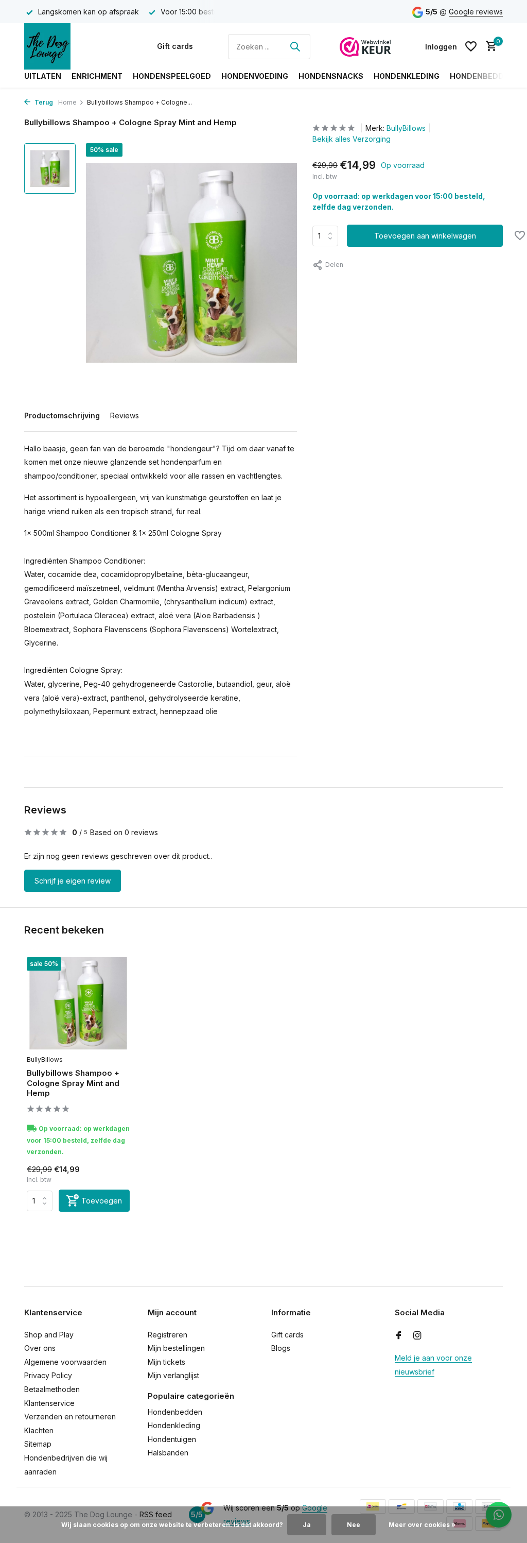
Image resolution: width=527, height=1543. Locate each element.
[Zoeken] (295, 46)
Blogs (280, 1348)
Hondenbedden (482, 76)
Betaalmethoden (52, 1389)
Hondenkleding (407, 76)
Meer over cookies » (422, 1525)
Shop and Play (49, 1334)
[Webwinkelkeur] (365, 46)
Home (67, 102)
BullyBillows (406, 128)
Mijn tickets (166, 1362)
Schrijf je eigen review (72, 880)
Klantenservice (49, 1403)
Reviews (124, 415)
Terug (43, 102)
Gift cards (175, 46)
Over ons (40, 1348)
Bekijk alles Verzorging (351, 138)
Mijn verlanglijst (173, 1375)
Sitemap (37, 1443)
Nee (353, 1525)
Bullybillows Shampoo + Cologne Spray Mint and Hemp (73, 1083)
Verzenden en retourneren (70, 1416)
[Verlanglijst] (471, 46)
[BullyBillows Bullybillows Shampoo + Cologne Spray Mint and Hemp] (78, 1003)
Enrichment (97, 76)
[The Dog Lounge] (75, 46)
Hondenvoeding (254, 76)
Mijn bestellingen (176, 1348)
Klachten (39, 1430)
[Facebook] (399, 1336)
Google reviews (476, 11)
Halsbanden (168, 1452)
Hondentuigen (172, 1439)
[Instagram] (417, 1336)
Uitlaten (42, 76)
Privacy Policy (48, 1375)
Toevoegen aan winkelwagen (425, 235)
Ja (307, 1525)
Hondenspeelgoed (172, 76)
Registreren (167, 1334)
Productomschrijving (62, 415)
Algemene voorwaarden (65, 1362)
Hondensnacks (330, 76)
